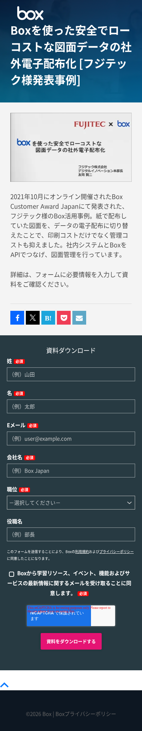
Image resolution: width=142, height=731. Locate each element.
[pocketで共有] (63, 318)
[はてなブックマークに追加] (48, 318)
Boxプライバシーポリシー (85, 714)
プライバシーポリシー (116, 552)
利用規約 (82, 552)
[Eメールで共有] (79, 318)
